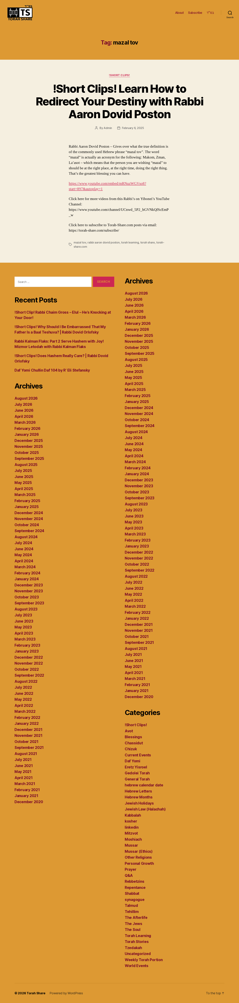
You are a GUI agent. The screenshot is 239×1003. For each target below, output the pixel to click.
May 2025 (23, 482)
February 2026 (27, 428)
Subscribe (195, 12)
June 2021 (24, 766)
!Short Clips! (119, 75)
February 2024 (27, 573)
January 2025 (27, 507)
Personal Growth (139, 863)
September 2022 (29, 675)
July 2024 (23, 543)
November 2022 (29, 663)
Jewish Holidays (139, 803)
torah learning (130, 242)
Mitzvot (131, 833)
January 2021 (26, 796)
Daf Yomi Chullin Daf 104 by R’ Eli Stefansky (52, 370)
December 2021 (29, 729)
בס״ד (210, 12)
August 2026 (26, 398)
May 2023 (23, 627)
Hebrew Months (139, 797)
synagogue (135, 899)
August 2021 (26, 754)
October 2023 (27, 597)
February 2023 (27, 645)
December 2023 (29, 585)
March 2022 (25, 711)
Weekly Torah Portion (144, 960)
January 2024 (27, 579)
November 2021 (29, 735)
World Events (136, 966)
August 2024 (26, 537)
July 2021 (23, 759)
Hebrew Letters (138, 791)
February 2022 (27, 717)
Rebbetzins (134, 881)
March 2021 (25, 784)
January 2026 (27, 434)
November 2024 (29, 519)
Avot (129, 731)
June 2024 (24, 549)
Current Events (138, 755)
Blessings (133, 737)
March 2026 (25, 422)
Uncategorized (138, 954)
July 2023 (23, 615)
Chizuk (131, 749)
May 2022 (23, 699)
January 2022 (27, 723)
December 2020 (29, 802)
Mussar (131, 845)
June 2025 (24, 477)
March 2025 (25, 495)
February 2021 (27, 790)
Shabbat (132, 893)
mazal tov (80, 242)
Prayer (130, 869)
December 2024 (29, 513)
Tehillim (132, 911)
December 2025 (29, 440)
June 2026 (24, 410)
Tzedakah (133, 948)
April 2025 (24, 489)
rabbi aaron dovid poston (103, 242)
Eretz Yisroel (136, 767)
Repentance (135, 887)
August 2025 (26, 464)
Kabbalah (133, 815)
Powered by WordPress (66, 993)
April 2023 (24, 633)
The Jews (133, 923)
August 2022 (26, 681)
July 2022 (23, 687)
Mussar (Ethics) (139, 851)
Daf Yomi (132, 761)
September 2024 (29, 531)
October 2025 (27, 452)
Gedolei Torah (137, 773)
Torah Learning (138, 936)
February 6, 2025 (133, 128)
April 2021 (24, 778)
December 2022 (29, 657)
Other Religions (138, 857)
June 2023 (24, 621)
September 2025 (29, 458)
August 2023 (26, 609)
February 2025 (27, 501)
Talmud (131, 905)
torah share (147, 242)
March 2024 (25, 567)
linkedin (132, 827)
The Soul (132, 929)
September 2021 (29, 747)
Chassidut (134, 743)
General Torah (137, 779)
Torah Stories (137, 941)
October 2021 (26, 741)
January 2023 (27, 651)
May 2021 (23, 771)
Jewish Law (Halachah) (145, 809)
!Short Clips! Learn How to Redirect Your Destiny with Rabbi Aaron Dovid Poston (119, 101)
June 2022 (24, 693)
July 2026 (23, 404)
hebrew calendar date (144, 785)
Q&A (129, 875)
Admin (108, 128)
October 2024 (27, 525)
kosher (131, 821)
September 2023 (29, 603)
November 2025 (29, 446)
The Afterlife (136, 917)
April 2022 (24, 705)
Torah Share (36, 993)
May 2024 (23, 555)
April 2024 (24, 561)
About (179, 12)
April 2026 (24, 416)
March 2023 (25, 639)
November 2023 (29, 591)
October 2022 (27, 669)
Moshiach (133, 839)
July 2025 (23, 470)
